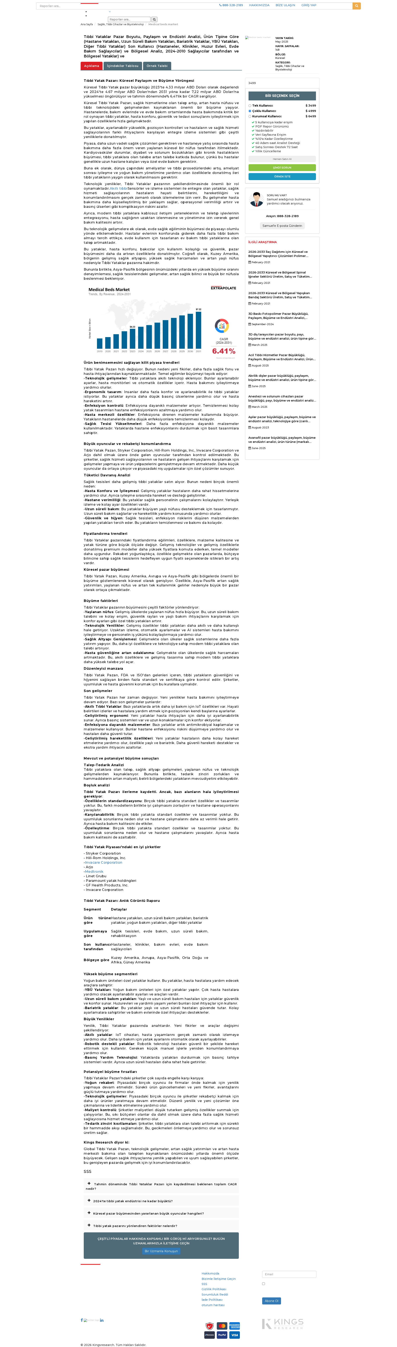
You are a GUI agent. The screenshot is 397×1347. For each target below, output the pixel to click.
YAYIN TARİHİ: (284, 38)
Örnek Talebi (157, 66)
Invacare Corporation (103, 862)
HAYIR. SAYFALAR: (287, 46)
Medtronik (94, 872)
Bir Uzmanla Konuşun (161, 1251)
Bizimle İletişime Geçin (219, 1279)
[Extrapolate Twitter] (92, 1320)
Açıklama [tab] (91, 66)
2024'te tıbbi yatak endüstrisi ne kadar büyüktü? (130, 1200)
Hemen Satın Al (282, 158)
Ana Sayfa (87, 24)
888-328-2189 (232, 5)
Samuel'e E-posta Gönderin (282, 226)
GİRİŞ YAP (308, 5)
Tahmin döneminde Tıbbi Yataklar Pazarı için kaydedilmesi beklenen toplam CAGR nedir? (161, 1185)
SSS (204, 1284)
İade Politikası (212, 1300)
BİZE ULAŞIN (285, 5)
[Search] (154, 19)
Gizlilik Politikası (214, 1289)
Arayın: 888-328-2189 (282, 216)
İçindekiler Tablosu (123, 66)
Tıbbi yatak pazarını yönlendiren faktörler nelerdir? (132, 1224)
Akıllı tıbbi (119, 188)
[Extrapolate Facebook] (82, 1320)
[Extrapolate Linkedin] (101, 1320)
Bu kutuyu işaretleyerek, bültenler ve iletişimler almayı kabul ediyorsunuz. (289, 1288)
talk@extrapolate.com (97, 1299)
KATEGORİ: (282, 62)
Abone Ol (271, 1301)
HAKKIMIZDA (259, 5)
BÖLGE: (280, 54)
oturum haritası (213, 1305)
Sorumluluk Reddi (215, 1294)
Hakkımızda (210, 1273)
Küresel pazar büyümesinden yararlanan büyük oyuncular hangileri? (145, 1212)
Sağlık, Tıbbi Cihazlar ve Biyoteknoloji (121, 24)
